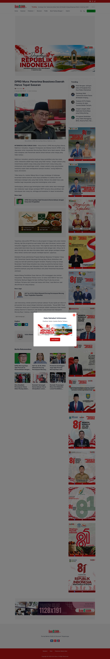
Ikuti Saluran (55, 339)
